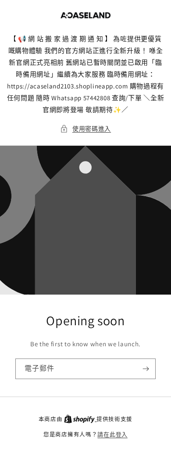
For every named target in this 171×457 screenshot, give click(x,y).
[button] (85, 128)
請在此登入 (112, 434)
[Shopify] (80, 419)
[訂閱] (145, 369)
